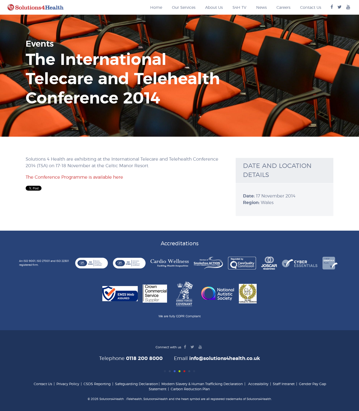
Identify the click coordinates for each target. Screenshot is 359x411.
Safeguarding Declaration (136, 384)
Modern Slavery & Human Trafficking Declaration (202, 384)
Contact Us (310, 8)
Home (156, 8)
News (261, 8)
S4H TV (239, 8)
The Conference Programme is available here (74, 177)
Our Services (183, 8)
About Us (214, 8)
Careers (283, 8)
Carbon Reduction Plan (190, 389)
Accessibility (258, 384)
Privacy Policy (67, 384)
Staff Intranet (284, 384)
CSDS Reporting (97, 384)
